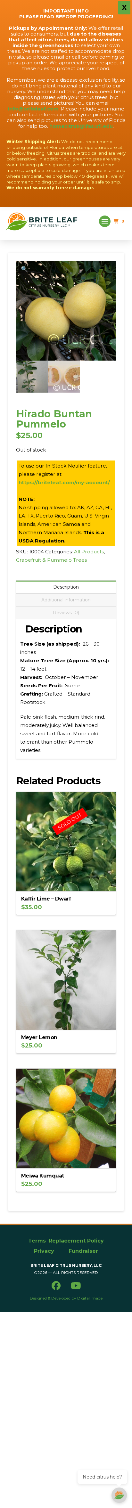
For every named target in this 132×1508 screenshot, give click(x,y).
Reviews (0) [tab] (66, 612)
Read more (66, 881)
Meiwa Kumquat (42, 1176)
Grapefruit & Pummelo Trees (51, 560)
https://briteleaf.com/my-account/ (64, 482)
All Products (89, 552)
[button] (105, 221)
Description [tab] (66, 587)
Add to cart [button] (68, 1020)
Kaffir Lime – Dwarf (46, 899)
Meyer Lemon (39, 1037)
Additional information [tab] (66, 600)
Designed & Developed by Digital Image (66, 1298)
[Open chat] (119, 1495)
